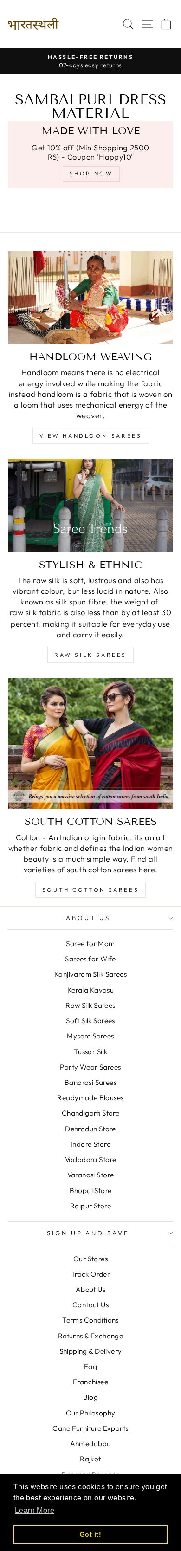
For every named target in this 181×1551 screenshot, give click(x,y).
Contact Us (90, 1304)
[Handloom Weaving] (90, 297)
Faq (90, 1366)
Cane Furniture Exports (90, 1428)
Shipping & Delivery (90, 1351)
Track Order (90, 1274)
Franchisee (90, 1381)
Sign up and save (88, 1233)
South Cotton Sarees (90, 889)
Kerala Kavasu (90, 990)
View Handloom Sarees (90, 435)
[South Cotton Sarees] (90, 743)
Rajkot (90, 1458)
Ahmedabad (90, 1443)
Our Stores (90, 1258)
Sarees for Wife (90, 958)
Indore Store (90, 1144)
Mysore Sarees (90, 1036)
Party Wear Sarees (90, 1067)
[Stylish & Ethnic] (90, 505)
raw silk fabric (35, 612)
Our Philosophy (91, 1412)
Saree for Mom (90, 943)
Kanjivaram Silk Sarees (90, 974)
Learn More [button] (34, 1510)
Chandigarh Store (91, 1113)
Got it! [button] (90, 1534)
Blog (90, 1397)
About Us (88, 918)
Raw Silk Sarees (90, 654)
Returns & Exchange (90, 1335)
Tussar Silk (91, 1051)
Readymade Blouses (90, 1097)
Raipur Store (90, 1205)
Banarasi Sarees (90, 1082)
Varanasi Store (90, 1174)
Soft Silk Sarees (90, 1020)
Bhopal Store (91, 1190)
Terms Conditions (90, 1320)
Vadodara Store (90, 1159)
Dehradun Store (90, 1128)
